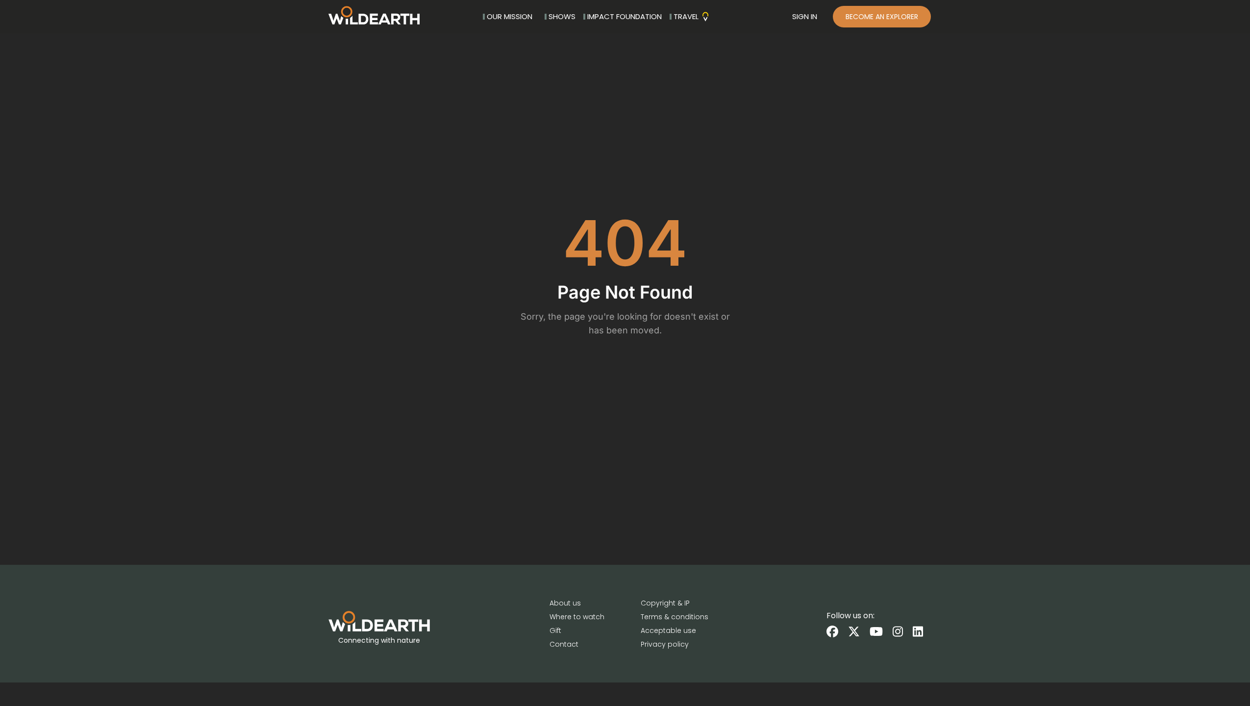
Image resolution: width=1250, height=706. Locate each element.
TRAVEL (686, 16)
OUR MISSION (509, 16)
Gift (555, 630)
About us (565, 603)
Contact (564, 644)
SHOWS (562, 16)
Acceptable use (668, 630)
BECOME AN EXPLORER (882, 17)
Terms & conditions (674, 617)
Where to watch (577, 617)
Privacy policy (665, 644)
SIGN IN (804, 16)
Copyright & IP (665, 603)
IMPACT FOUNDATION (624, 16)
